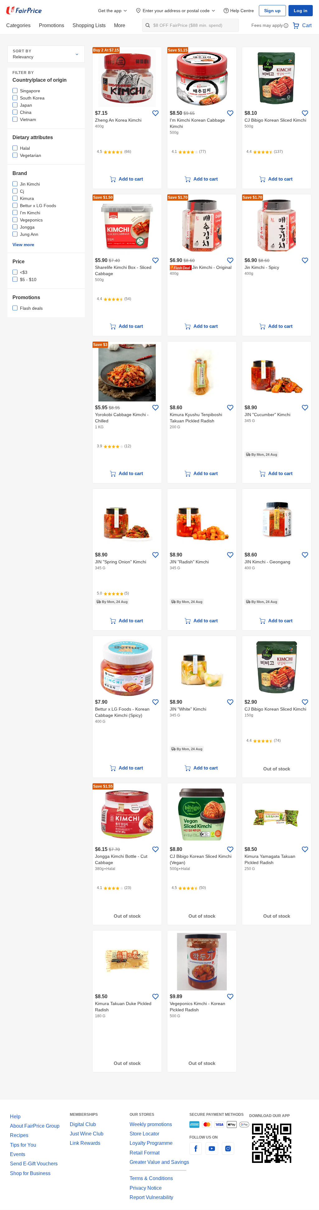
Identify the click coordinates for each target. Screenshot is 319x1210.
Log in (301, 10)
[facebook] (195, 1152)
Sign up (274, 10)
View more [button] (22, 244)
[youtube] (212, 1152)
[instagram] (228, 1152)
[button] (285, 26)
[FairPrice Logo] (24, 11)
